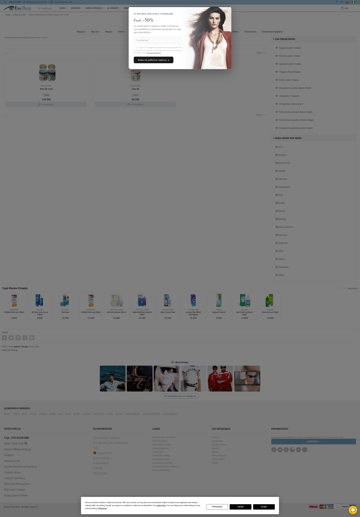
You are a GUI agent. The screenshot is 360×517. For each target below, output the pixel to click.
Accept (264, 507)
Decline (241, 507)
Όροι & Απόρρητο (154, 53)
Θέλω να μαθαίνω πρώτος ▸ (153, 60)
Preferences (217, 507)
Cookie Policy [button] (161, 505)
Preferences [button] (102, 508)
